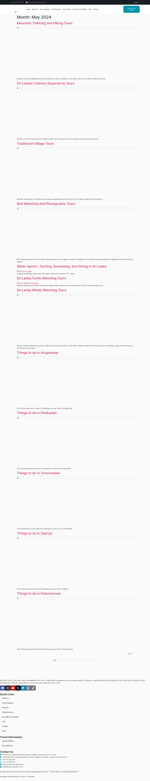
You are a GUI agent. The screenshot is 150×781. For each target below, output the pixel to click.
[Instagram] (7, 688)
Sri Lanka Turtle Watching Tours (41, 278)
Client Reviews (56, 9)
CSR (89, 9)
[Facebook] (2, 688)
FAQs (4, 731)
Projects (5, 707)
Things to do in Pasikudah (37, 413)
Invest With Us (7, 746)
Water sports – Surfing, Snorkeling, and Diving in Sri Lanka (62, 266)
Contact (95, 9)
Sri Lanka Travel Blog (80, 9)
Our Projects (66, 9)
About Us (35, 9)
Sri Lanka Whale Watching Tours (42, 290)
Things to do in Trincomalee (38, 473)
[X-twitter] (17, 688)
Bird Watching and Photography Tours (46, 204)
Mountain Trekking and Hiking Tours (45, 23)
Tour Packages (45, 9)
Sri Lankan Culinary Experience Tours (46, 83)
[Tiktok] (33, 688)
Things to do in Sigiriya (34, 533)
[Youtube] (12, 688)
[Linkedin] (23, 688)
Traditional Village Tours (35, 144)
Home (28, 9)
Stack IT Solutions (28, 777)
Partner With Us (8, 741)
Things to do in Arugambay (37, 353)
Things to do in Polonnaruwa (39, 593)
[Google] (28, 688)
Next (130, 654)
